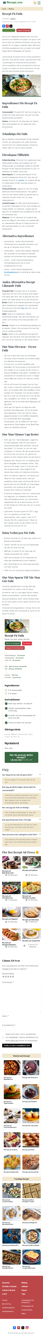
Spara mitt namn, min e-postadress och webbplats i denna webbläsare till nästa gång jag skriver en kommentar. (22, 1037)
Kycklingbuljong (10, 272)
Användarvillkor (27, 1310)
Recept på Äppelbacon (8, 1078)
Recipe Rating (8, 974)
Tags (23, 1294)
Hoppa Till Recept (23, 30)
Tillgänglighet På (27, 1306)
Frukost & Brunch (8, 1290)
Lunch (4, 1294)
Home (4, 9)
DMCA (24, 1313)
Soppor (24, 1290)
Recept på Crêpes (11, 1150)
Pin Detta (27, 643)
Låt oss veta (16, 760)
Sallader (25, 1286)
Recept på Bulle (28, 1150)
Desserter (6, 1283)
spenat (21, 180)
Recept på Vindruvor (30, 1077)
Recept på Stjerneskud (8, 1102)
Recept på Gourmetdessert (10, 1126)
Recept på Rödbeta (29, 1101)
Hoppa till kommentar (15, 648)
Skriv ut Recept (8, 30)
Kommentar (8, 982)
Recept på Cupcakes (30, 1125)
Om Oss (4, 1300)
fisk (22, 308)
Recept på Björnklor (11, 1172)
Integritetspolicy (8, 1311)
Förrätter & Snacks (9, 1286)
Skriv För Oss (6, 1304)
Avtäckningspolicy (8, 1307)
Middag (11, 9)
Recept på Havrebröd (30, 1172)
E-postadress (9, 1025)
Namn (5, 1016)
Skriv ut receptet (13, 643)
